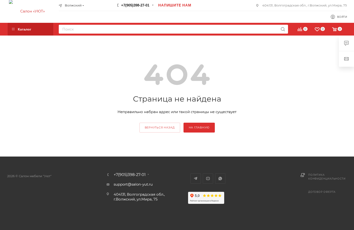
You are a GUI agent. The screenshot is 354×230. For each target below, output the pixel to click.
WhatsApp (220, 178)
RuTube (208, 178)
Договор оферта (321, 192)
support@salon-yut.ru (133, 184)
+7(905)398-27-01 (135, 5)
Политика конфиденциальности (326, 176)
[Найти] (283, 29)
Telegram (195, 178)
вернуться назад (160, 127)
